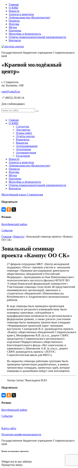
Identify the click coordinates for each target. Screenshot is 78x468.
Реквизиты (22, 139)
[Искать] (37, 111)
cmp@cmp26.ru (10, 91)
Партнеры (15, 30)
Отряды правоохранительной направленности (37, 37)
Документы (23, 129)
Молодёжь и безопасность (25, 33)
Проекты (14, 20)
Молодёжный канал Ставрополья (22, 194)
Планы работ (24, 133)
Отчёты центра (25, 136)
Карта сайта (8, 428)
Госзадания (23, 155)
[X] (14, 209)
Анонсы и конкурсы (21, 14)
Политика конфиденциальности (21, 434)
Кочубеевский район (14, 224)
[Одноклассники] (9, 209)
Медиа (13, 27)
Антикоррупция (26, 152)
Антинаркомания (26, 146)
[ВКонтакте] (3, 209)
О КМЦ (13, 7)
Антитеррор (23, 149)
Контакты (15, 40)
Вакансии (22, 142)
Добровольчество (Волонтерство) (29, 17)
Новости (14, 10)
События (7, 230)
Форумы (14, 24)
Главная (14, 4)
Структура (22, 126)
